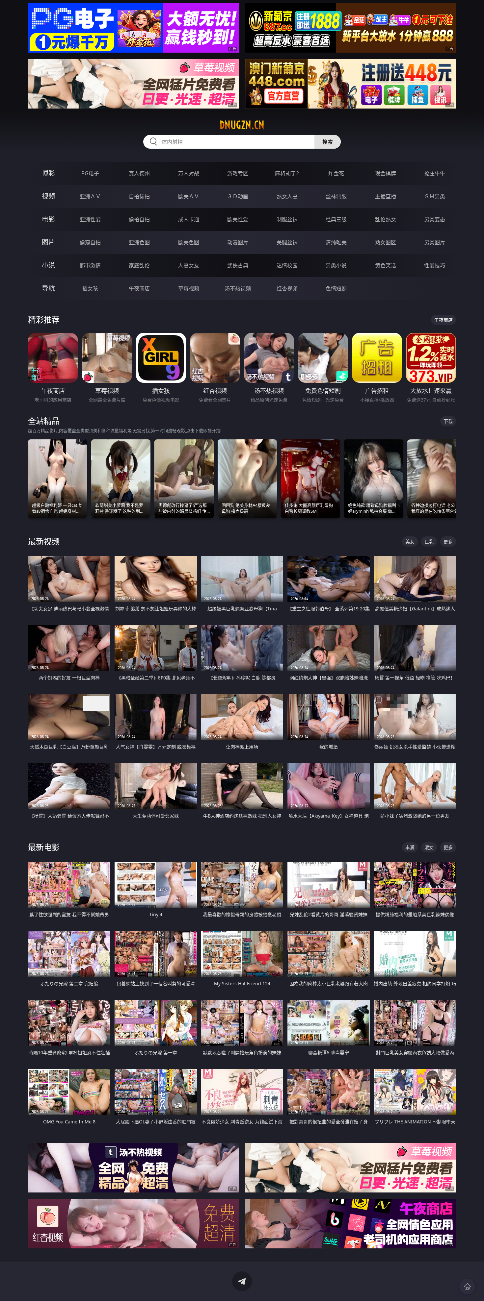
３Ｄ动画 (237, 196)
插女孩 (90, 288)
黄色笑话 (385, 265)
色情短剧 (336, 288)
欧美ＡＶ (188, 196)
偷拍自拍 (139, 219)
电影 (48, 219)
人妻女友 (188, 265)
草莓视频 (188, 288)
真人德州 (139, 173)
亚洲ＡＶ (90, 196)
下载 (448, 421)
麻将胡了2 (287, 173)
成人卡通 (188, 219)
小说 (48, 265)
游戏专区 (237, 173)
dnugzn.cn (242, 125)
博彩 (48, 173)
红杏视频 (287, 288)
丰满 (410, 847)
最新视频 (44, 541)
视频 (48, 196)
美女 (410, 541)
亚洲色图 (139, 242)
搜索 (327, 141)
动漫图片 (237, 242)
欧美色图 (188, 242)
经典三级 (336, 219)
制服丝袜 (287, 219)
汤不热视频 (238, 288)
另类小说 (336, 265)
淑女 (429, 847)
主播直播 (385, 196)
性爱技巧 (434, 265)
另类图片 (434, 242)
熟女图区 (385, 242)
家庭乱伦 (139, 265)
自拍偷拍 (139, 196)
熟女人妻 (287, 196)
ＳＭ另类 (434, 196)
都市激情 (90, 265)
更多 (448, 541)
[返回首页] (467, 1286)
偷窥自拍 (90, 242)
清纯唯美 (336, 242)
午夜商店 (139, 288)
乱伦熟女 (385, 219)
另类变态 (434, 219)
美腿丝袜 (287, 242)
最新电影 (44, 847)
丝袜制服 (336, 196)
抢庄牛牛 (434, 173)
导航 (48, 288)
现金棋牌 (385, 173)
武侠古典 (237, 265)
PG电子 (90, 173)
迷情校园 (287, 265)
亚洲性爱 (90, 219)
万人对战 (188, 173)
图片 (48, 242)
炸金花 (336, 173)
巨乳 (429, 541)
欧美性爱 (237, 219)
